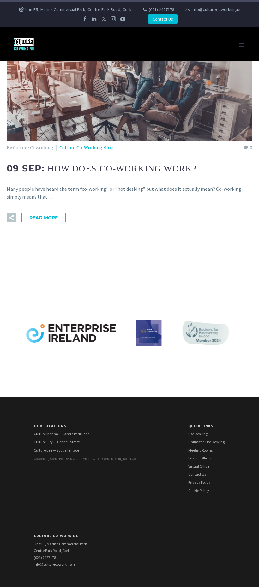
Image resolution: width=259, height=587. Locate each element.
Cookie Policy (198, 490)
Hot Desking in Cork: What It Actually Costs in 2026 (98, 345)
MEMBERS (54, 322)
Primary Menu (241, 45)
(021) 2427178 (161, 9)
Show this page (59, 124)
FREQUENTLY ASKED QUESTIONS (79, 337)
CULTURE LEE (58, 227)
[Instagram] (113, 18)
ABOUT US (54, 290)
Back (48, 69)
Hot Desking (198, 433)
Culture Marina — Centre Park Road (62, 433)
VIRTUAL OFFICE (61, 85)
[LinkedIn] (94, 18)
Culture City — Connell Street (57, 442)
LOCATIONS (56, 101)
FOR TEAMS (56, 61)
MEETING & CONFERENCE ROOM (78, 156)
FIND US (52, 306)
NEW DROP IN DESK (64, 219)
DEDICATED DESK (62, 266)
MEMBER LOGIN (60, 361)
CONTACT (54, 314)
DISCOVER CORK (61, 353)
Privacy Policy (199, 482)
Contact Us (163, 19)
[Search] (145, 369)
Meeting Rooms (200, 450)
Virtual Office (198, 466)
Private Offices (199, 458)
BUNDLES (53, 93)
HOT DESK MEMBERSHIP (70, 148)
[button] (11, 217)
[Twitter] (104, 18)
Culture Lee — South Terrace (56, 450)
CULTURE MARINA (62, 172)
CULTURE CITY (58, 116)
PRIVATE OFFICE (61, 164)
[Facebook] (85, 18)
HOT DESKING (58, 140)
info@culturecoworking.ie (216, 9)
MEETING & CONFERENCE (71, 77)
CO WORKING (58, 53)
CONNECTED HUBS (64, 329)
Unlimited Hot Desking (206, 442)
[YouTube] (123, 18)
